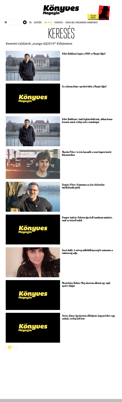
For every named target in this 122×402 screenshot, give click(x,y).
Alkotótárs (38, 22)
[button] (6, 22)
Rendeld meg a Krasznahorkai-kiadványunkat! (82, 22)
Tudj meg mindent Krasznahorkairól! (93, 18)
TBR (31, 22)
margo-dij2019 (44, 43)
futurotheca (59, 22)
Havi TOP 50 (48, 22)
